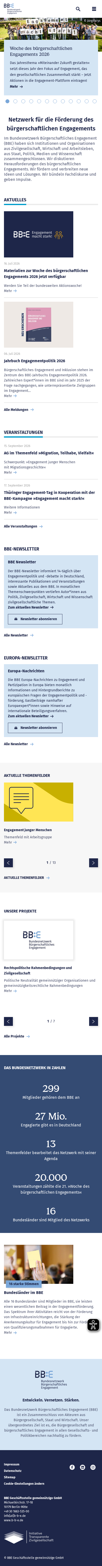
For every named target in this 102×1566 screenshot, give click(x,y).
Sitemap (9, 1477)
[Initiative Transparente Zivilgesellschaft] (28, 1537)
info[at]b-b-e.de (15, 1516)
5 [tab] (39, 101)
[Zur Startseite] (13, 9)
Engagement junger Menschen (28, 830)
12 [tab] (95, 101)
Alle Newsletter (16, 635)
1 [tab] (7, 101)
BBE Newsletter (22, 562)
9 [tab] (71, 101)
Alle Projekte (14, 1036)
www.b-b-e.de (13, 1520)
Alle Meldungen (16, 410)
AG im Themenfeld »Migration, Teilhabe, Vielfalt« (49, 453)
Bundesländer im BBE (23, 1292)
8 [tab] (63, 101)
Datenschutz (13, 1471)
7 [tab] (55, 101)
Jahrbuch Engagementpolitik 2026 (34, 361)
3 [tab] (23, 101)
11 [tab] (87, 101)
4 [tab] (31, 101)
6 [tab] (47, 101)
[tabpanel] (51, 56)
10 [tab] (79, 101)
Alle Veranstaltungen (20, 526)
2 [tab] (15, 101)
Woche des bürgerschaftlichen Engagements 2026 (41, 51)
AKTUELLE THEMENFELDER (24, 878)
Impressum (11, 1464)
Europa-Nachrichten (26, 671)
